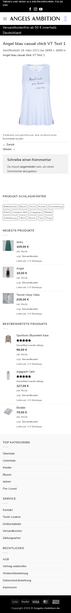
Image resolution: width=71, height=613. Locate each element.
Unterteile (9, 461)
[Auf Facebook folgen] (30, 9)
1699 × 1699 (54, 50)
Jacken (7, 482)
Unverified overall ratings (30, 345)
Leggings (36, 212)
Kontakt (8, 510)
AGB (6, 559)
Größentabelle (12, 524)
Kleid (6, 212)
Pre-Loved (10, 489)
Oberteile (9, 454)
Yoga (49, 218)
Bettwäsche (10, 206)
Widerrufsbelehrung (15, 573)
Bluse (23, 206)
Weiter (9, 149)
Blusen (7, 475)
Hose (32, 206)
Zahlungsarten (12, 538)
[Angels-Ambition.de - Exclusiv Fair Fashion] (35, 19)
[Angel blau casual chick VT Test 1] (35, 94)
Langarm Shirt (20, 212)
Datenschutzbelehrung (17, 580)
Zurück (9, 145)
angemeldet (28, 167)
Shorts (32, 218)
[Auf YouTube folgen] (40, 9)
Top (41, 218)
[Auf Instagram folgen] (35, 9)
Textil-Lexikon (12, 517)
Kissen (42, 206)
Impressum (10, 587)
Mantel (48, 212)
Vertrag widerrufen (14, 566)
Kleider (7, 468)
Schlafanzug (10, 218)
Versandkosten (30, 256)
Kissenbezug (56, 206)
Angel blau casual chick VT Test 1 (24, 55)
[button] (5, 18)
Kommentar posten (13, 138)
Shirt (22, 218)
